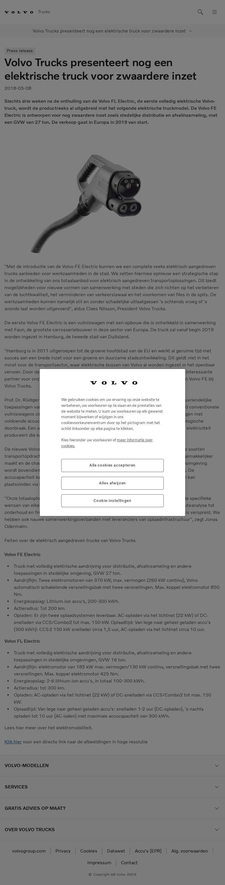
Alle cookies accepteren (112, 465)
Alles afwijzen (112, 483)
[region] (112, 442)
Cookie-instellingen (112, 500)
